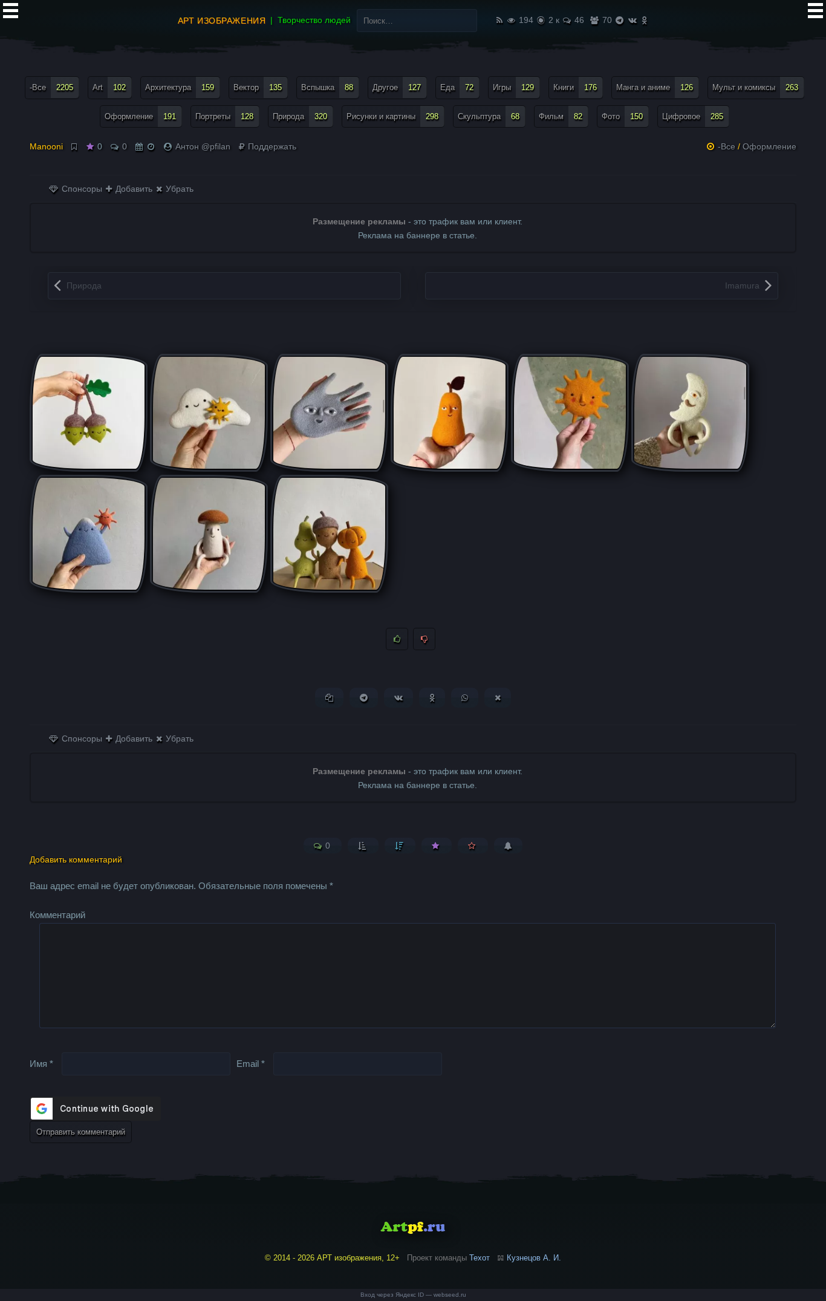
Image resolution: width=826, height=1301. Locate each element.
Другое (396, 87)
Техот (479, 1257)
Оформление (140, 116)
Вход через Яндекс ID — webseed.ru (413, 1294)
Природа (300, 116)
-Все (51, 87)
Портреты (224, 116)
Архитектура (179, 87)
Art (109, 87)
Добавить (132, 189)
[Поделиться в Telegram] (364, 698)
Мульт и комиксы (755, 87)
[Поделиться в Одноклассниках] (432, 698)
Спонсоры (80, 189)
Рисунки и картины (392, 116)
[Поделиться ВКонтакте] (398, 698)
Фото (622, 116)
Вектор (257, 87)
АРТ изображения (221, 20)
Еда (456, 87)
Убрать (178, 189)
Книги (575, 87)
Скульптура (488, 116)
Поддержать (271, 146)
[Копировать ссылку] (329, 698)
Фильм (560, 116)
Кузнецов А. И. (534, 1257)
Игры (513, 87)
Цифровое (692, 116)
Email (250, 1063)
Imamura (742, 285)
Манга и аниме (654, 87)
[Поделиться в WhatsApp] (464, 698)
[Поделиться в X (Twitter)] (497, 698)
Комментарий (57, 915)
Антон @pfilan (202, 146)
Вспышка (327, 87)
